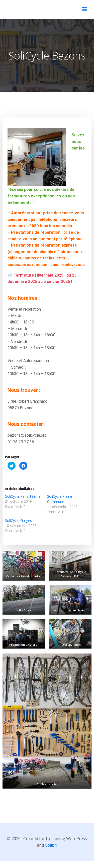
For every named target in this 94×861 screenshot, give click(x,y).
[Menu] (84, 9)
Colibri (51, 845)
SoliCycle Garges (18, 520)
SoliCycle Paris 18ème (23, 496)
